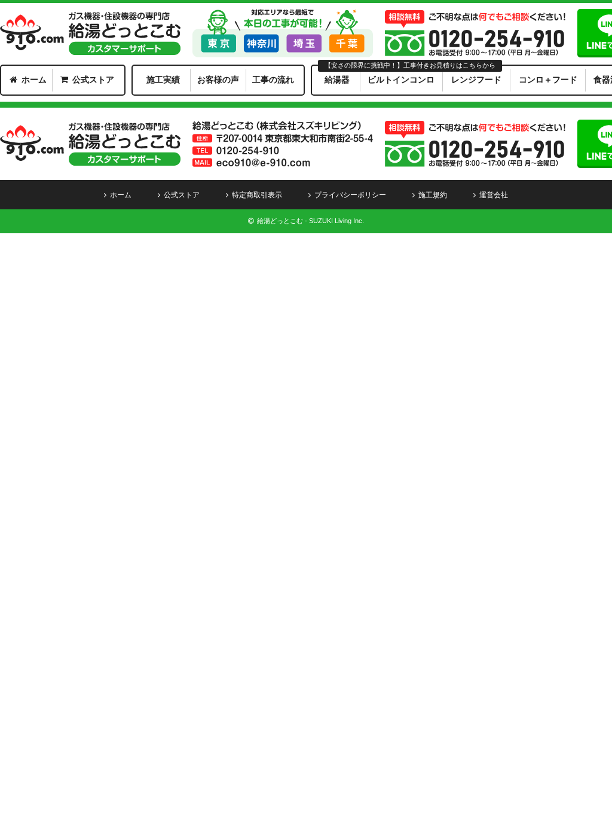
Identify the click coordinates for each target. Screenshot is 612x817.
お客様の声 (218, 79)
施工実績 (163, 79)
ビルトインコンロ (401, 79)
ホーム (34, 79)
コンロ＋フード (548, 79)
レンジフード (476, 79)
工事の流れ (273, 79)
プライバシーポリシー (350, 195)
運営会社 (493, 195)
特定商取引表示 (257, 195)
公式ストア (93, 79)
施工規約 (432, 195)
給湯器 (337, 79)
